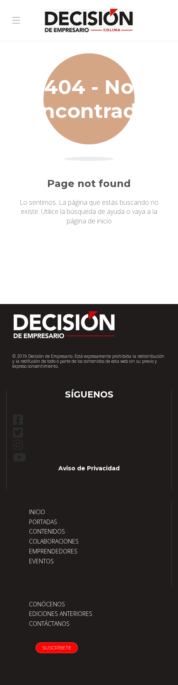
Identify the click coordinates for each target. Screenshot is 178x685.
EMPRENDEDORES (53, 551)
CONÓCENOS (47, 604)
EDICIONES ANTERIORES (60, 614)
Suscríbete (56, 648)
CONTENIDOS (47, 531)
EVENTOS (41, 561)
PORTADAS (43, 522)
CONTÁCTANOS (49, 624)
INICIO (37, 512)
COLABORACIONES (54, 541)
